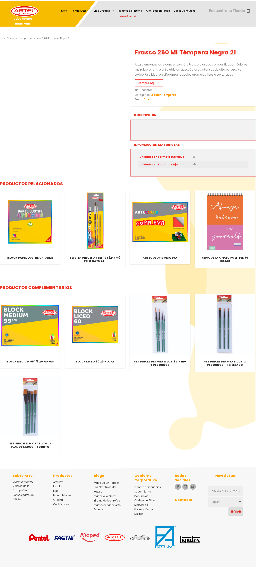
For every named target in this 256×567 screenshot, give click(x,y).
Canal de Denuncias (147, 487)
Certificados (61, 504)
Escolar (12, 38)
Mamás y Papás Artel (107, 505)
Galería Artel (128, 16)
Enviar (236, 511)
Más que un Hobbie (106, 483)
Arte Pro (58, 482)
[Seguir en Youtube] (193, 487)
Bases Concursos (184, 11)
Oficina (58, 500)
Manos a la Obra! (105, 496)
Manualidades (62, 495)
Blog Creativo (102, 11)
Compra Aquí (148, 83)
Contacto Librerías (158, 11)
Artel (147, 99)
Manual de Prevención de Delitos (143, 509)
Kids (55, 491)
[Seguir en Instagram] (185, 487)
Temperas (25, 38)
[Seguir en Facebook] (178, 487)
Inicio (64, 11)
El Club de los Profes (107, 500)
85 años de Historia (130, 11)
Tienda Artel (78, 11)
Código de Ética (144, 500)
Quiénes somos (23, 482)
